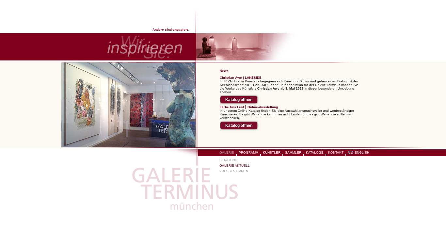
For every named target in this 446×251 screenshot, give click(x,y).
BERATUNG (228, 160)
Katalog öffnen (238, 99)
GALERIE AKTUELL (234, 165)
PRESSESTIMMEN (233, 171)
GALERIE (226, 152)
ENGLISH (362, 152)
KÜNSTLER (271, 152)
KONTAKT (335, 152)
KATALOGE (315, 152)
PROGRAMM (248, 152)
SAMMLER (293, 152)
